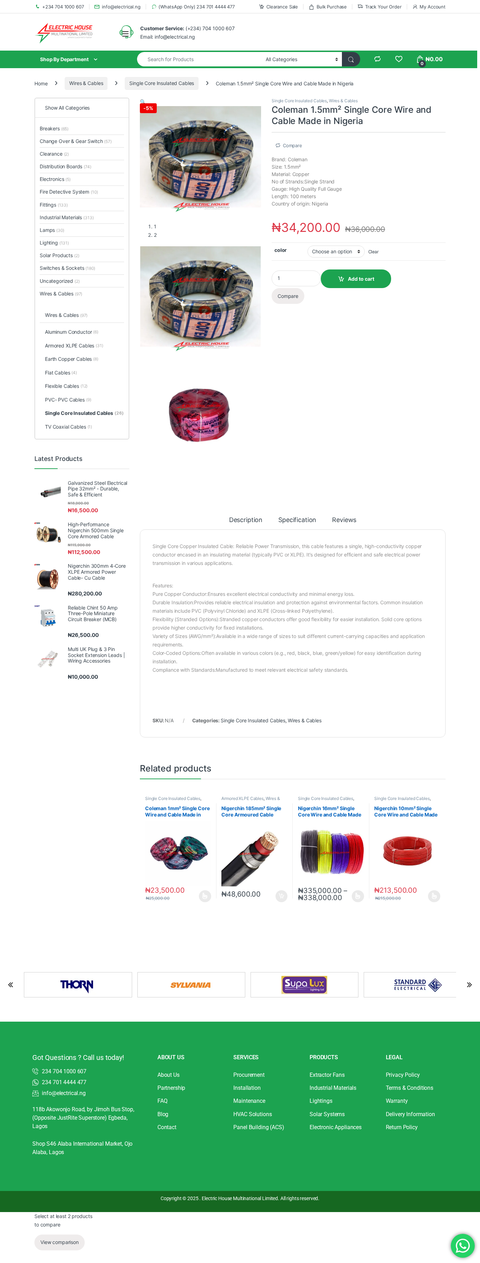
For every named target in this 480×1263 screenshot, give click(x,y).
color (280, 250)
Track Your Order (383, 6)
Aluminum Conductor (71, 332)
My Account (433, 6)
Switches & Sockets (67, 268)
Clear (373, 251)
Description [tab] (245, 520)
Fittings (54, 205)
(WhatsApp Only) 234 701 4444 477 (196, 6)
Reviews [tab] (344, 520)
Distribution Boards (65, 166)
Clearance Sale (282, 6)
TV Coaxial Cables (68, 427)
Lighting (54, 243)
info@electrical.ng (121, 6)
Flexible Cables (66, 386)
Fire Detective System (69, 192)
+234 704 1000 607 (63, 6)
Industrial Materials (66, 217)
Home (40, 83)
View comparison (59, 1242)
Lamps (52, 230)
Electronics (55, 179)
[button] (143, 102)
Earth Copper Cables (71, 359)
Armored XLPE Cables (242, 798)
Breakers (54, 128)
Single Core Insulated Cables (161, 83)
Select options (203, 896)
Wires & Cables (86, 83)
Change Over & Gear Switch (76, 141)
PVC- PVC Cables (68, 400)
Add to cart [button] (281, 896)
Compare (292, 145)
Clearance (54, 154)
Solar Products (59, 255)
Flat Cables (61, 373)
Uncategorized (60, 281)
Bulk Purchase (332, 6)
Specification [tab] (297, 520)
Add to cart (361, 279)
